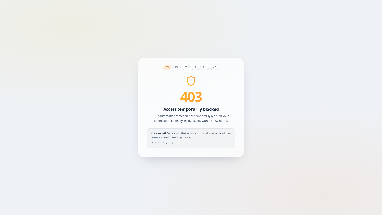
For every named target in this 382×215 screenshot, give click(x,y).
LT (194, 67)
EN (167, 67)
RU (204, 67)
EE (185, 67)
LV (176, 67)
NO (214, 67)
